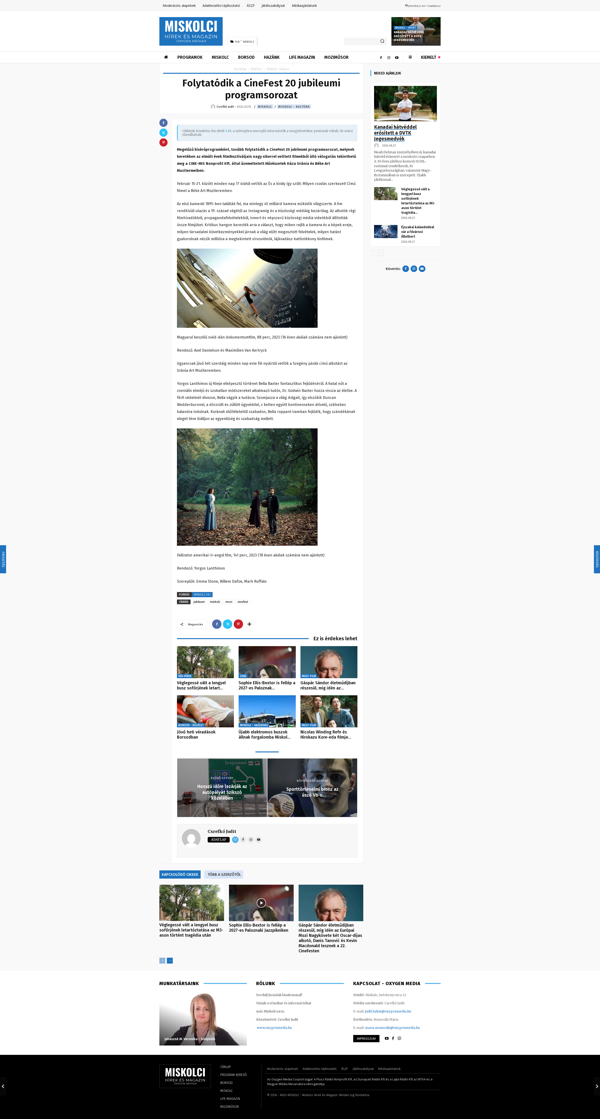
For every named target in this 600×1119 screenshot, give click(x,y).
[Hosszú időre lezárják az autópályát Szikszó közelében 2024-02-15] (3, 1086)
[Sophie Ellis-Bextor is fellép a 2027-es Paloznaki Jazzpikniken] (267, 662)
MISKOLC (257, 69)
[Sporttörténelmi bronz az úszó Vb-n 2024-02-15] (597, 1086)
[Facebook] (381, 57)
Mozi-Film (309, 676)
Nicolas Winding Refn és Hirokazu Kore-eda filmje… (325, 734)
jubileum (199, 602)
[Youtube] (397, 57)
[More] (249, 624)
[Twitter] (227, 624)
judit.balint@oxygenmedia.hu (388, 1011)
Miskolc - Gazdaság (254, 725)
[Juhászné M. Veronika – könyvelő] (203, 1018)
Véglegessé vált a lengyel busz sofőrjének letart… (201, 685)
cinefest (242, 602)
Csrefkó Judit (222, 831)
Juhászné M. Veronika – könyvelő (190, 1039)
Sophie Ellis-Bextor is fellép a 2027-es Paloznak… (267, 685)
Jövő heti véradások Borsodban (196, 734)
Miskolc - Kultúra (294, 106)
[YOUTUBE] (386, 1038)
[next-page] (170, 961)
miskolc (215, 602)
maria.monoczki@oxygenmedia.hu (392, 1028)
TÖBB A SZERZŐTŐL (224, 874)
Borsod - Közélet (191, 725)
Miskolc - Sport (405, 27)
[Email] (235, 839)
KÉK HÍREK (184, 676)
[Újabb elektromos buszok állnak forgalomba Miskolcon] (267, 711)
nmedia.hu (283, 1028)
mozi (228, 602)
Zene (243, 676)
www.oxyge (266, 1028)
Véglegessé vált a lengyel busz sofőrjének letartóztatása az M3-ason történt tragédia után (191, 930)
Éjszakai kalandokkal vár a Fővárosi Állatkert (417, 232)
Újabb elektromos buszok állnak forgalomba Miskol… (264, 734)
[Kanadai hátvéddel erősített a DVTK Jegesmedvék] (405, 103)
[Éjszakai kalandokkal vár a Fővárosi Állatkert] (386, 231)
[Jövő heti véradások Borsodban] (205, 711)
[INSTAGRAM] (399, 1038)
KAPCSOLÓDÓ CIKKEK (180, 874)
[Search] (382, 41)
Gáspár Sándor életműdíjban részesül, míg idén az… (328, 685)
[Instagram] (389, 57)
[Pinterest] (238, 624)
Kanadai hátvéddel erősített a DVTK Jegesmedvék (409, 36)
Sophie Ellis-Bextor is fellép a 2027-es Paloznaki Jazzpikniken (258, 928)
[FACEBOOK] (393, 1038)
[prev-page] (162, 961)
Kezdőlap (240, 69)
